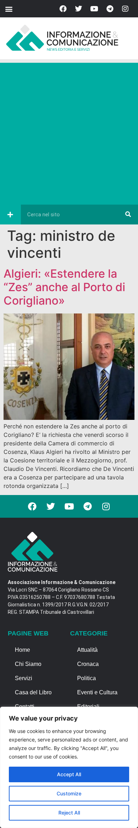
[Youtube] (94, 9)
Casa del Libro (33, 692)
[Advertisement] (69, 132)
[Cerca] (128, 214)
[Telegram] (110, 9)
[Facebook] (63, 9)
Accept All (69, 774)
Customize (69, 793)
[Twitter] (78, 9)
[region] (69, 767)
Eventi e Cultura (97, 692)
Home (22, 650)
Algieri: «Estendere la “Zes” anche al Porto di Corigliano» (64, 287)
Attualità (87, 650)
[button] (9, 9)
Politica (86, 678)
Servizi (23, 678)
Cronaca (88, 664)
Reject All (69, 813)
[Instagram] (125, 9)
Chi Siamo (28, 664)
